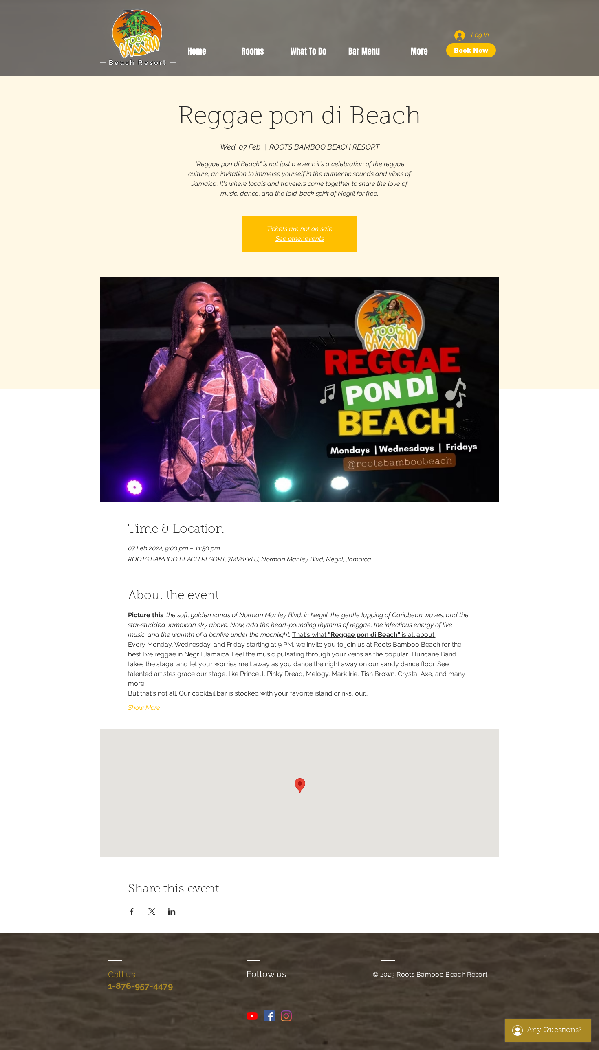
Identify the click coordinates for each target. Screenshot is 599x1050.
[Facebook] (269, 1015)
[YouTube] (252, 1015)
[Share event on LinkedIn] (172, 911)
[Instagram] (286, 1015)
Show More (144, 707)
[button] (308, 50)
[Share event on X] (152, 911)
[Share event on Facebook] (132, 911)
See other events (299, 238)
